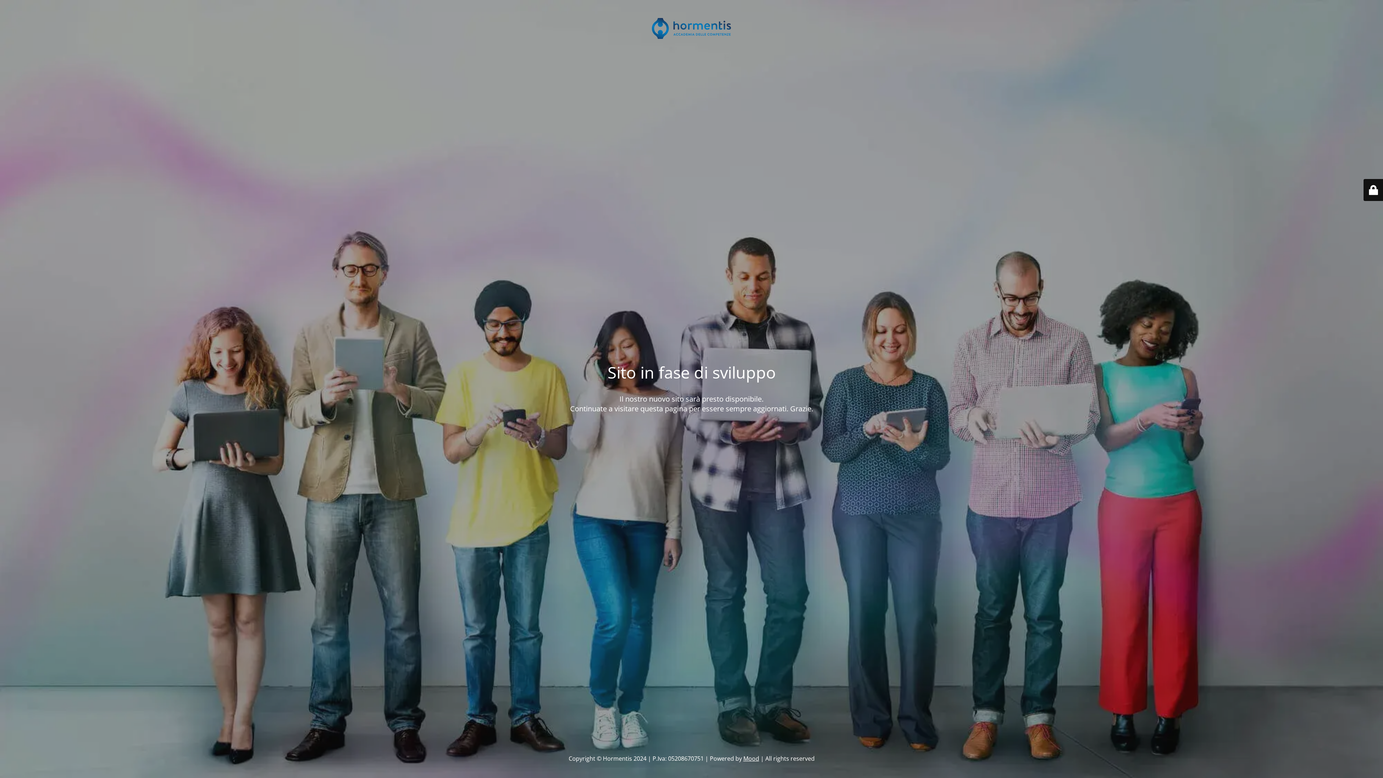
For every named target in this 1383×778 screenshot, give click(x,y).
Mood (751, 759)
